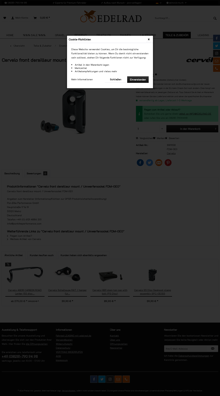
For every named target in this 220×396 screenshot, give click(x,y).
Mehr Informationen (82, 79)
